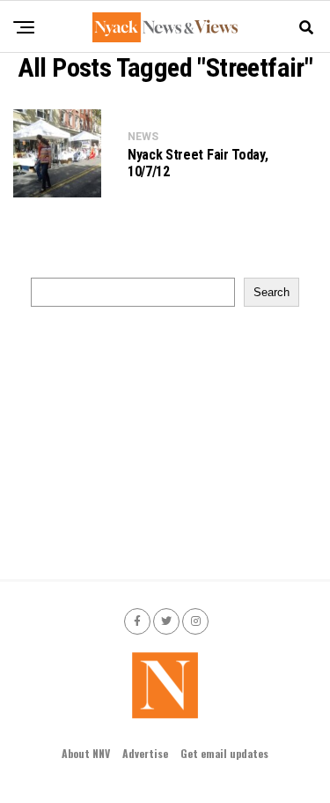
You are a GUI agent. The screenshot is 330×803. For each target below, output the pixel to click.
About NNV (86, 753)
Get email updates (224, 753)
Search (271, 292)
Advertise (145, 753)
